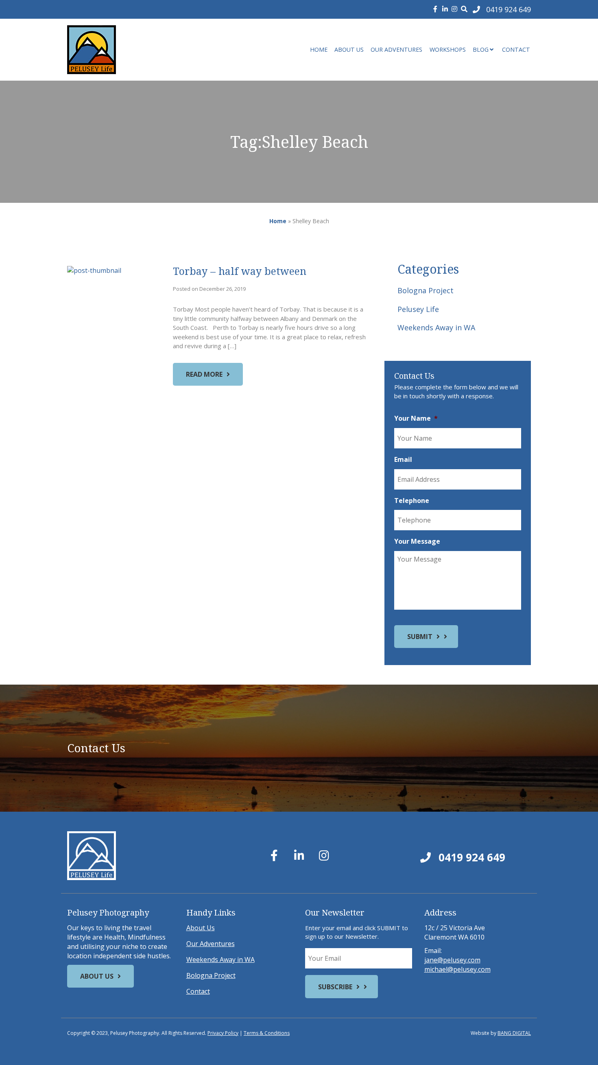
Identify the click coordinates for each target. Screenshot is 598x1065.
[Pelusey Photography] (140, 49)
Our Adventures (396, 49)
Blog (481, 49)
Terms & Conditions (267, 1033)
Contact (516, 49)
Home (318, 49)
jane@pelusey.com (452, 959)
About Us (349, 49)
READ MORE (204, 374)
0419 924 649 (470, 857)
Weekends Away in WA (436, 327)
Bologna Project (425, 290)
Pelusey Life (418, 309)
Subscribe (335, 986)
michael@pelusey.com (457, 969)
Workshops (448, 49)
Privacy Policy (222, 1033)
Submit (419, 636)
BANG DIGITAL (514, 1033)
